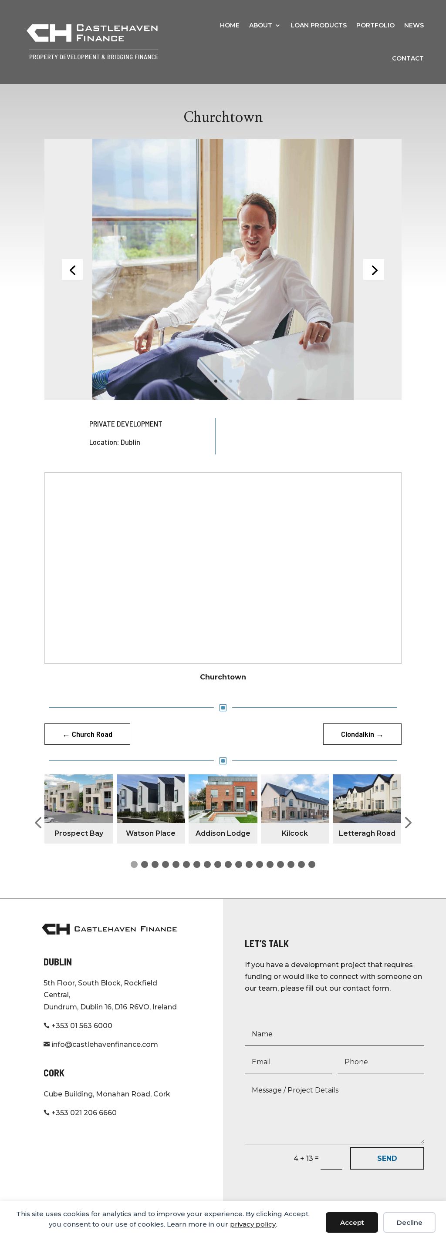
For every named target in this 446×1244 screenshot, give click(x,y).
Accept (352, 1222)
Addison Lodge (223, 833)
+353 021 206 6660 (80, 1113)
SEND (387, 1158)
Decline (409, 1222)
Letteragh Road (367, 833)
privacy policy (253, 1224)
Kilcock (295, 833)
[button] (38, 823)
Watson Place (151, 833)
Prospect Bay (78, 833)
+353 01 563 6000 (78, 1026)
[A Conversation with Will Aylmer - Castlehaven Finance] (223, 269)
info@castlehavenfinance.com (101, 1044)
